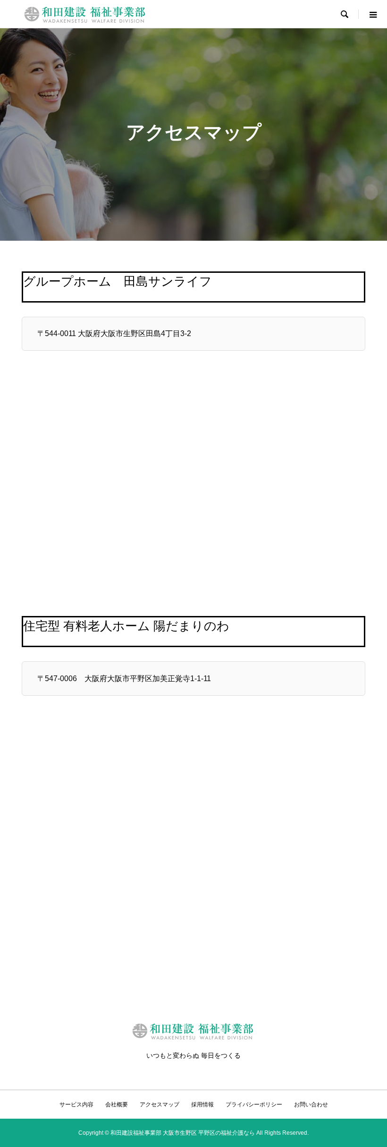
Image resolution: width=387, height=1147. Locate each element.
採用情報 (202, 1104)
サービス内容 (76, 1104)
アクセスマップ (159, 1104)
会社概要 (116, 1104)
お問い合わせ (311, 1104)
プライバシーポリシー (254, 1104)
